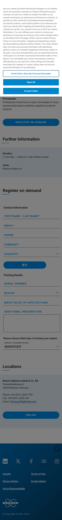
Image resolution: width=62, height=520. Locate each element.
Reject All (31, 82)
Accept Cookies (31, 91)
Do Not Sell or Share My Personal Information (31, 73)
